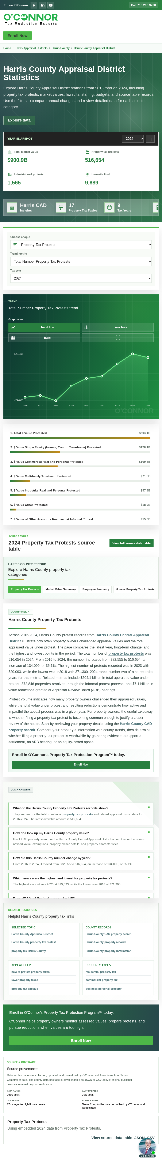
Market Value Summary (61, 589)
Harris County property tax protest (33, 942)
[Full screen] (118, 337)
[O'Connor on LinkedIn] (42, 5)
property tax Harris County (28, 951)
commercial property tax (101, 979)
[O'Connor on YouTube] (50, 5)
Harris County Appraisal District (94, 48)
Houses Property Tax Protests (135, 589)
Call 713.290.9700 (143, 5)
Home (7, 48)
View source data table (111, 1138)
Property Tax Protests (25, 589)
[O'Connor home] (30, 19)
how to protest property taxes (30, 971)
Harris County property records (106, 942)
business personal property (104, 988)
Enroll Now (17, 36)
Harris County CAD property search (108, 934)
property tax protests (126, 653)
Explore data (19, 120)
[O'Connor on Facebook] (34, 5)
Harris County (61, 48)
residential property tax (101, 971)
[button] (80, 435)
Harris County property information (108, 951)
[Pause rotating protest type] (150, 139)
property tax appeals (24, 988)
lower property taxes (24, 979)
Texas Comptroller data (96, 1104)
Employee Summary (95, 589)
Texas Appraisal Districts (31, 48)
